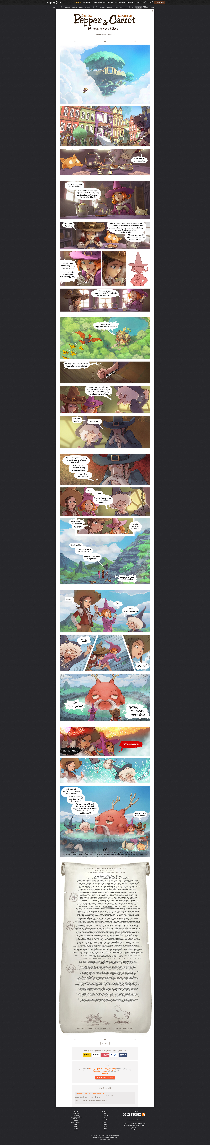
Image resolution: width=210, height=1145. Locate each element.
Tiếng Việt (131, 7)
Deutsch (109, 7)
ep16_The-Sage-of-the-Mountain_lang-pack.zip (110, 1070)
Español (67, 7)
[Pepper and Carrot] (54, 4)
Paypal (105, 1128)
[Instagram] (136, 1115)
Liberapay (105, 1122)
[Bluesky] (129, 1115)
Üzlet (143, 2)
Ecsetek (105, 1117)
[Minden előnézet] (105, 41)
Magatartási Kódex (105, 1139)
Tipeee (105, 1126)
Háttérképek (105, 1119)
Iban (105, 1130)
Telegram (134, 1129)
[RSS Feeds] (144, 1115)
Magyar (138, 7)
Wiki (105, 1113)
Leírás (105, 1043)
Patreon (105, 1124)
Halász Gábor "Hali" (108, 34)
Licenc (76, 1130)
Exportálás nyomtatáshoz (105, 1071)
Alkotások (86, 2)
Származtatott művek (98, 2)
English (54, 7)
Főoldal (76, 1111)
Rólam (137, 2)
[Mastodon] (125, 1115)
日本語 (95, 7)
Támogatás (160, 2)
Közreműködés (120, 2)
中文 (61, 7)
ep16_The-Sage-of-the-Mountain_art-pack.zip (108, 1068)
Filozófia (110, 2)
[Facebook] (132, 1115)
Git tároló (105, 1073)
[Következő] (124, 41)
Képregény (77, 2)
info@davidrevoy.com (137, 1120)
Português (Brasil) (77, 7)
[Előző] (86, 41)
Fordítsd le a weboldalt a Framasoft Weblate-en (105, 1135)
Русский (87, 7)
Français (102, 7)
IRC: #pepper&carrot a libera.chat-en (134, 1125)
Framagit (105, 1111)
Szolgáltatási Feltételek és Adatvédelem (105, 1137)
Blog (150, 2)
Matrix (134, 1127)
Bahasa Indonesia (120, 7)
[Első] (75, 41)
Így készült (105, 1115)
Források (130, 2)
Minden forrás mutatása (105, 1077)
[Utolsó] (135, 41)
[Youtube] (140, 1115)
